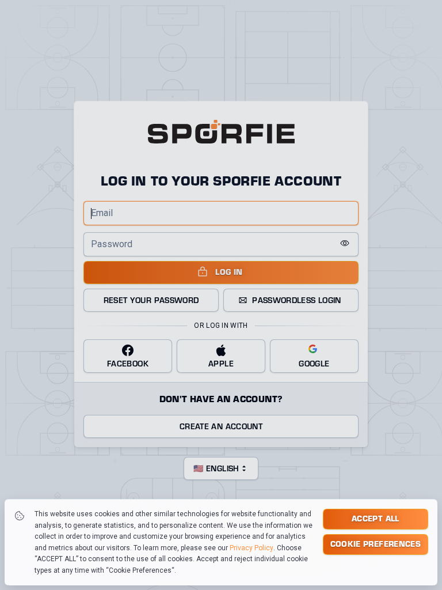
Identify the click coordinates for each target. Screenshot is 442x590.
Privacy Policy (251, 548)
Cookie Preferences (375, 543)
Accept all (375, 518)
